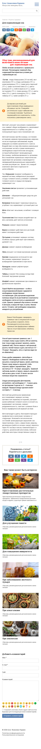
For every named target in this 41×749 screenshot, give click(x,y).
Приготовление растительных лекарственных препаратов (18, 491)
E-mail (5, 665)
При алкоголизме (11, 610)
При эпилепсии (10, 638)
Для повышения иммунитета (17, 551)
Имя (4, 658)
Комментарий (7, 679)
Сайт (4, 672)
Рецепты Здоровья (19, 26)
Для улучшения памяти (14, 523)
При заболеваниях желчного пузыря (17, 580)
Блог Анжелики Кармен (13, 3)
